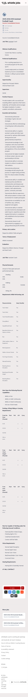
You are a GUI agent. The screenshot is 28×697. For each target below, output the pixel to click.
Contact (3, 655)
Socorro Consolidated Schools (11, 23)
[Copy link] (15, 595)
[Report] (22, 588)
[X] (5, 592)
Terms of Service (6, 646)
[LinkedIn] (14, 592)
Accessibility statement (7, 649)
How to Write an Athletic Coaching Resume (13, 643)
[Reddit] (22, 592)
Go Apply (12, 588)
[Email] (12, 595)
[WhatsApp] (18, 592)
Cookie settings (5, 658)
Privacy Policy (5, 652)
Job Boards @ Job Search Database (11, 640)
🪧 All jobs (4, 667)
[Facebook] (9, 592)
